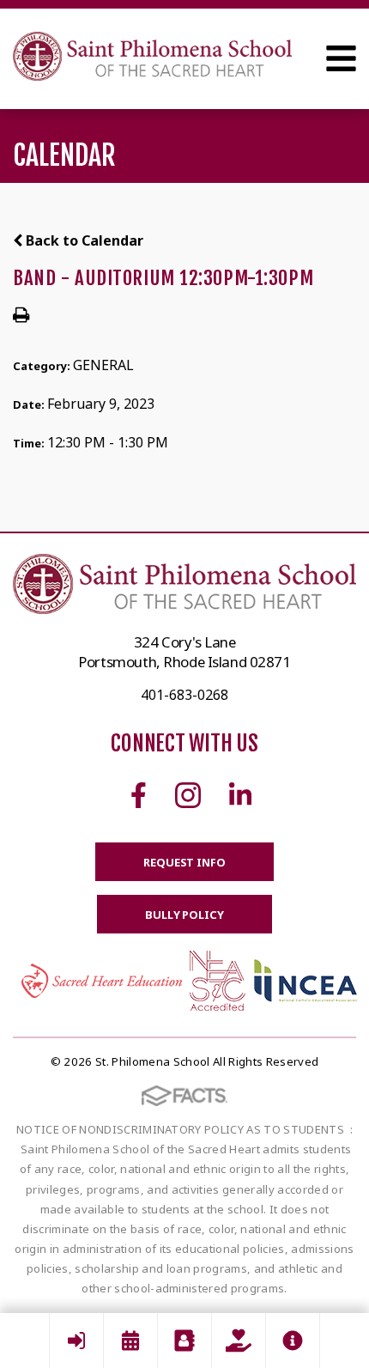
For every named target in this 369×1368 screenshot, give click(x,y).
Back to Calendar (82, 240)
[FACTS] (76, 1340)
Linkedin (240, 795)
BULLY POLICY (184, 914)
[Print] (21, 316)
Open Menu (341, 58)
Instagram (188, 795)
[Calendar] (130, 1340)
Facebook (139, 795)
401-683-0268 (184, 694)
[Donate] (238, 1340)
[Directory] (184, 1340)
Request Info (184, 862)
